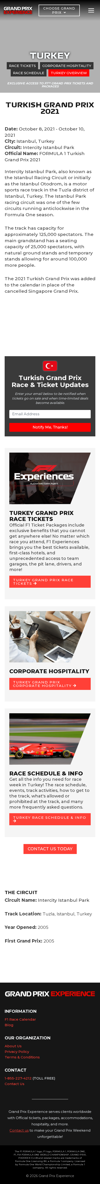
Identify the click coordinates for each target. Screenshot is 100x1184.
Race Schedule (28, 73)
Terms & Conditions (22, 1057)
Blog (9, 1025)
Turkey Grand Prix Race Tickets (43, 582)
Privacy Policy (17, 1051)
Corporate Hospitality (66, 65)
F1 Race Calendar (20, 1019)
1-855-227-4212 (18, 1078)
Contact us (19, 1130)
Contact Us (14, 1084)
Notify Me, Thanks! (50, 427)
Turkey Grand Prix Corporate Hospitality (43, 684)
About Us (13, 1046)
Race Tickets (22, 65)
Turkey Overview (69, 73)
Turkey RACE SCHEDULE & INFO (49, 817)
